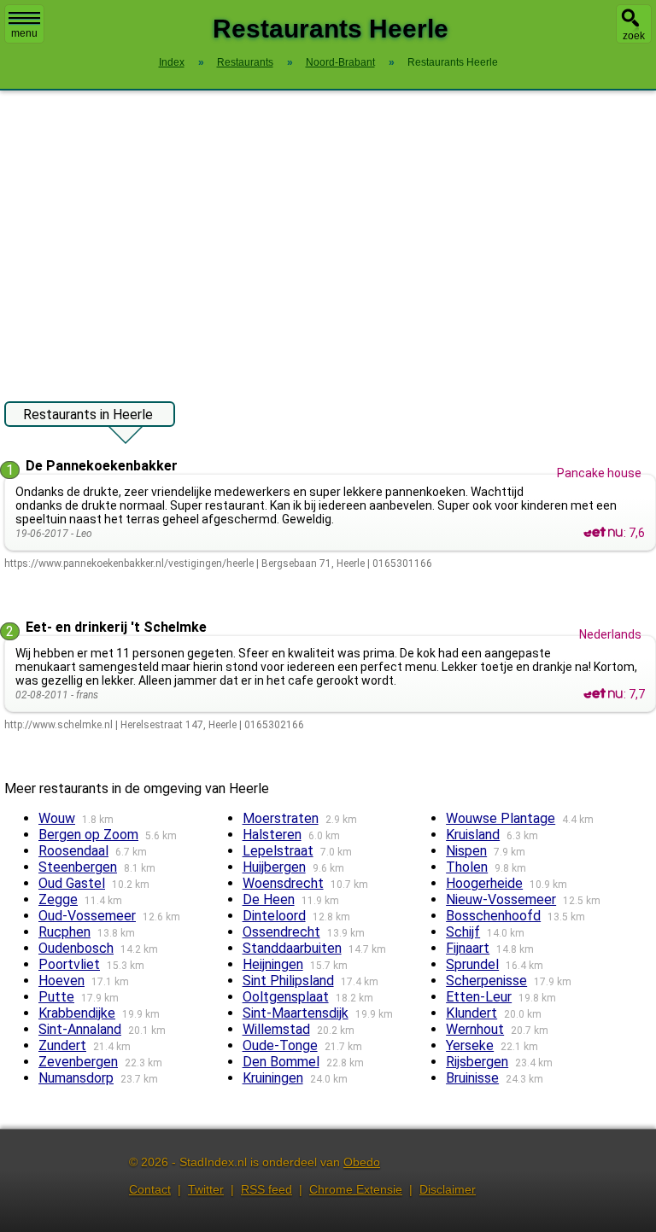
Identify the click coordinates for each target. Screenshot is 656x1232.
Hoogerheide (484, 883)
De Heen (269, 899)
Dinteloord (274, 916)
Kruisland (473, 834)
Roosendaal (73, 851)
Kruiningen (273, 1078)
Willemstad (276, 1029)
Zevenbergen (78, 1062)
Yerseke (470, 1045)
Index (171, 62)
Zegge (58, 899)
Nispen (466, 851)
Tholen (467, 867)
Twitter (206, 1189)
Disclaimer (447, 1189)
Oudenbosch (76, 948)
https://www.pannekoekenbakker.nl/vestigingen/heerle (129, 563)
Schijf (463, 932)
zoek (634, 36)
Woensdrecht (283, 883)
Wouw (56, 818)
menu (24, 33)
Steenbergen (77, 867)
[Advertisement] (328, 237)
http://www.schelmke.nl (58, 725)
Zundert (62, 1045)
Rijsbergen (477, 1062)
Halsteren (272, 834)
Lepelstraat (278, 851)
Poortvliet (69, 964)
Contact (150, 1189)
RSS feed (266, 1189)
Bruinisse (472, 1078)
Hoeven (61, 980)
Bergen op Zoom (88, 834)
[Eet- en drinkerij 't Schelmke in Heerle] (603, 694)
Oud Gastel (71, 883)
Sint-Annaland (79, 1029)
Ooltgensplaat (286, 997)
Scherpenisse (486, 980)
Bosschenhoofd (493, 916)
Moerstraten (281, 818)
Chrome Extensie (355, 1189)
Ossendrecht (281, 932)
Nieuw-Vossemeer (501, 899)
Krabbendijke (76, 1013)
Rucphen (64, 932)
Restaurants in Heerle (88, 414)
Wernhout (475, 1029)
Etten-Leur (479, 997)
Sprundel (472, 964)
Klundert (471, 1013)
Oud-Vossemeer (87, 916)
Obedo (361, 1162)
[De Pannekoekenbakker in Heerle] (603, 533)
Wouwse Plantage (500, 818)
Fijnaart (467, 948)
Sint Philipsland (288, 980)
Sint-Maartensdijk (295, 1013)
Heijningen (273, 964)
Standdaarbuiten (292, 948)
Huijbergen (274, 867)
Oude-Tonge (280, 1045)
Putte (56, 997)
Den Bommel (281, 1062)
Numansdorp (76, 1078)
